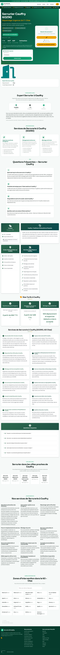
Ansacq (52, 602)
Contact (52, 4)
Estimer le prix (17, 58)
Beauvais (44, 631)
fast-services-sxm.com (28, 644)
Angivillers (29, 602)
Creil (43, 634)
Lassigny (44, 644)
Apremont (52, 606)
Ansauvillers (6, 606)
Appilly (40, 606)
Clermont (44, 643)
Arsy (16, 612)
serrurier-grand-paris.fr (28, 631)
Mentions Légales (10, 651)
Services (39, 4)
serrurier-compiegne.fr (28, 641)
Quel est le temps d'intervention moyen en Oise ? (17, 443)
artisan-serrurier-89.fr (28, 643)
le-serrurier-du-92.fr (28, 636)
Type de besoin (6, 52)
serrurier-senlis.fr (27, 639)
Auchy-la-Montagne (41, 612)
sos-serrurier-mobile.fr (28, 646)
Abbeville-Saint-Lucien (29, 593)
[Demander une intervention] (46, 37)
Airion (16, 598)
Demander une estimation (11, 34)
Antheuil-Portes (17, 607)
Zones (43, 4)
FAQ (47, 4)
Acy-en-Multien (52, 593)
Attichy (28, 612)
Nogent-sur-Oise (45, 638)
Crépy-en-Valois (45, 639)
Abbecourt (17, 592)
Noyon (43, 646)
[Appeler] (57, 4)
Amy (51, 598)
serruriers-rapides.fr (28, 634)
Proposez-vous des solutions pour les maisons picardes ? (19, 433)
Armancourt (6, 612)
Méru (43, 641)
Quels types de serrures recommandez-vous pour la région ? (19, 448)
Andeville (5, 602)
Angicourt (17, 602)
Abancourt (5, 592)
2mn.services (26, 632)
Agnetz (5, 598)
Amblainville (41, 598)
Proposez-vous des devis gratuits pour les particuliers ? (19, 452)
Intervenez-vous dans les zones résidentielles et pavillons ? (19, 438)
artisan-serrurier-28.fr (28, 638)
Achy (39, 592)
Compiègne (44, 632)
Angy (39, 602)
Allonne (28, 598)
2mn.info (2, 653)
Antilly (28, 606)
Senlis (43, 636)
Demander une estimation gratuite (46, 44)
